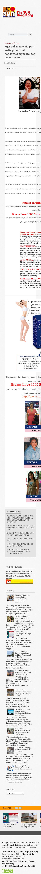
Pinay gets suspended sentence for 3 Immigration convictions (23, 731)
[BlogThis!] (8, 63)
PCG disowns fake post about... (9, 826)
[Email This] (5, 63)
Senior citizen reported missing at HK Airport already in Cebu (23, 693)
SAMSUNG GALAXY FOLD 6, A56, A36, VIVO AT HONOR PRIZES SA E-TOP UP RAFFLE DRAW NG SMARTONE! (20, 519)
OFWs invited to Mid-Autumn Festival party (20, 539)
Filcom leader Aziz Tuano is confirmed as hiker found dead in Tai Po (23, 654)
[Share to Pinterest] (14, 63)
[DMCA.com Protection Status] (7, 871)
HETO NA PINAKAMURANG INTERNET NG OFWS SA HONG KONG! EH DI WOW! (19, 551)
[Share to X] (10, 63)
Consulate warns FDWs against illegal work (23, 634)
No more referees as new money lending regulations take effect (23, 712)
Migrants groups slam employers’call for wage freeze (23, 672)
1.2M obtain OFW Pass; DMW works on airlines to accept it (23, 768)
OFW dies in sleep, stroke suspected (22, 617)
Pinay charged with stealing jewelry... (28, 826)
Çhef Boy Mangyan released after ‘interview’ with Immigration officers (22, 599)
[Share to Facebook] (12, 63)
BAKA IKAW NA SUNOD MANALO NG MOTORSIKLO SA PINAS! (20, 534)
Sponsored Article (12, 43)
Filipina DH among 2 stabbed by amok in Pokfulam (23, 750)
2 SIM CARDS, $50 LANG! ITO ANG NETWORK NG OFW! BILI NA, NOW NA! (21, 527)
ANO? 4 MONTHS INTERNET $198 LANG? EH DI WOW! (20, 545)
